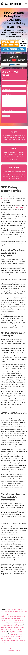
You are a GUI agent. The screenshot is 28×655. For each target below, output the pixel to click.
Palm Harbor (4, 635)
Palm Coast (22, 633)
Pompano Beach (6, 622)
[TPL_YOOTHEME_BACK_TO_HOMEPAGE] (11, 4)
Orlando (3, 611)
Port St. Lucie (23, 611)
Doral (20, 627)
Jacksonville (11, 609)
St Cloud (9, 638)
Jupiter (14, 629)
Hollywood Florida (6, 615)
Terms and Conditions (10, 649)
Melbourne (21, 631)
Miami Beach (4, 633)
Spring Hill (21, 620)
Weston (10, 642)
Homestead (8, 629)
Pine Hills (11, 635)
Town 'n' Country (20, 640)
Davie (22, 622)
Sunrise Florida (5, 624)
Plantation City (18, 635)
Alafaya (12, 624)
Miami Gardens (15, 622)
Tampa (21, 609)
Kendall (19, 629)
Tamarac (15, 638)
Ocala (17, 633)
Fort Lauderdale (20, 613)
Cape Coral (4, 613)
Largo (9, 631)
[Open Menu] (26, 4)
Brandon (10, 620)
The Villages (11, 640)
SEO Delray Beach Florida (11, 188)
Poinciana (4, 636)
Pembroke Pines (16, 615)
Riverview (3, 638)
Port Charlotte (11, 636)
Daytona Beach (12, 626)
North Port (12, 633)
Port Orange (19, 636)
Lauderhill (14, 631)
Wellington (4, 642)
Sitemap (17, 650)
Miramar (10, 616)
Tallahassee (11, 613)
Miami (17, 609)
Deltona (16, 627)
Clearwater (4, 620)
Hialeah (17, 611)
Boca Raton (4, 626)
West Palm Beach (16, 618)
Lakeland (16, 620)
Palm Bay (7, 618)
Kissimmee (4, 631)
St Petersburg (10, 611)
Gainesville (4, 616)
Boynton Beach (19, 624)
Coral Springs (17, 616)
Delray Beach (9, 627)
